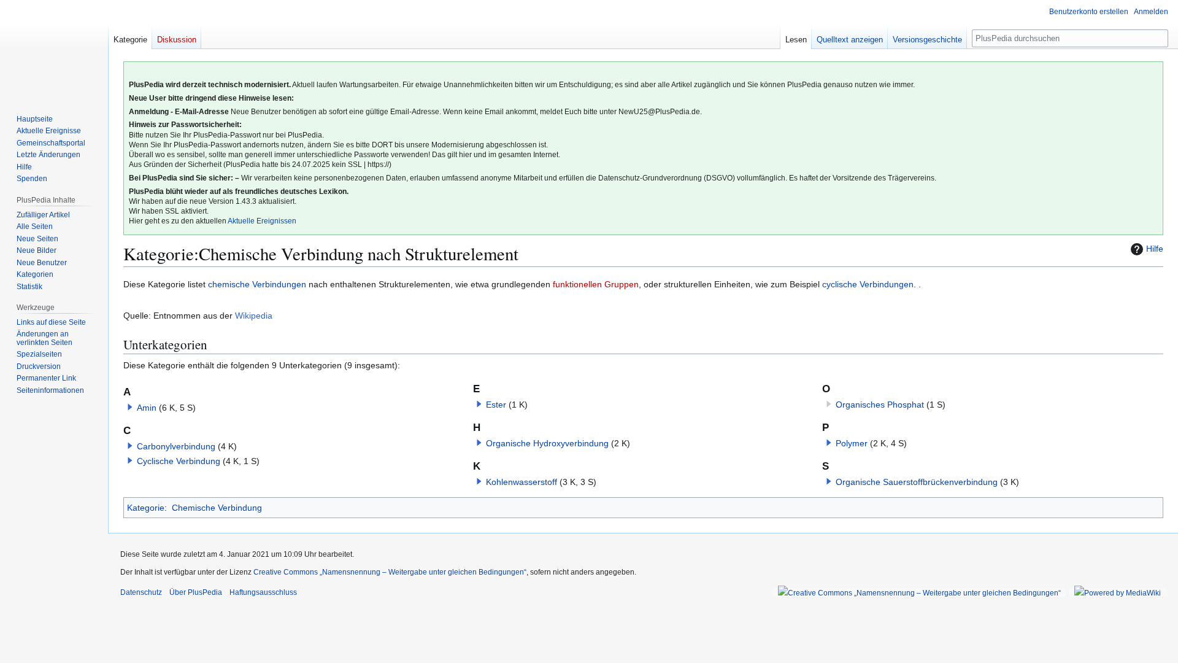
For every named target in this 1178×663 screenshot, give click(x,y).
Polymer (852, 443)
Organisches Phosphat (880, 404)
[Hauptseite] (54, 49)
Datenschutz (141, 592)
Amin (146, 408)
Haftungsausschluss (263, 592)
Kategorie (145, 508)
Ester (496, 404)
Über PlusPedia (195, 592)
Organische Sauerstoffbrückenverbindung (917, 482)
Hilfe (1154, 249)
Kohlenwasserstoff (521, 482)
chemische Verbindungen (257, 284)
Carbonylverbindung (176, 446)
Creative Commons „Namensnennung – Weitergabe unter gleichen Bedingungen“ (389, 572)
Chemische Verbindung (217, 508)
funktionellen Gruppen (596, 284)
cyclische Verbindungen (868, 284)
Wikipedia (253, 315)
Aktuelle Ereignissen (262, 221)
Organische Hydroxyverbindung (547, 443)
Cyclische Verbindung (178, 461)
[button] (130, 407)
